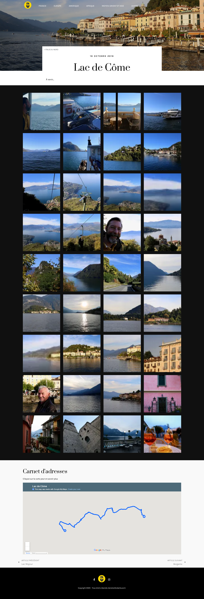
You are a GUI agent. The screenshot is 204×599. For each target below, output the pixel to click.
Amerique (74, 6)
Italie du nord (51, 49)
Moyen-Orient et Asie (113, 6)
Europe (57, 6)
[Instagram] (109, 579)
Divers (134, 6)
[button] (178, 4)
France (42, 6)
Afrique (90, 6)
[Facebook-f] (94, 579)
